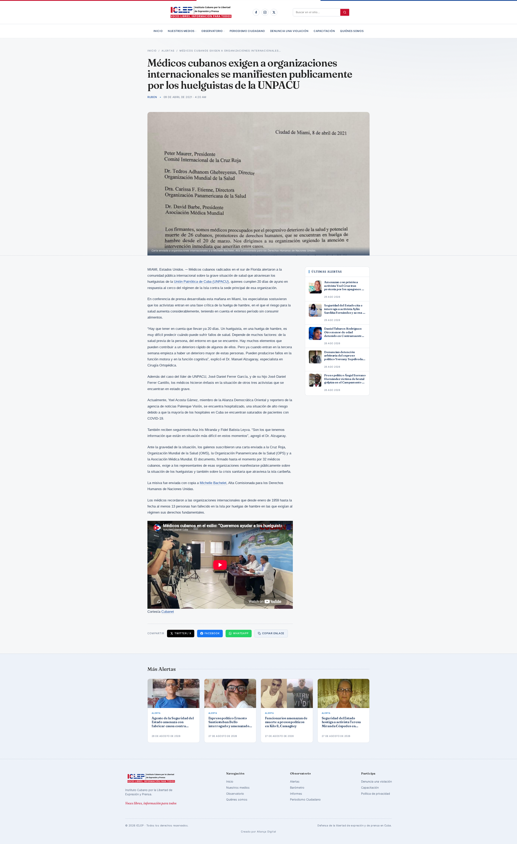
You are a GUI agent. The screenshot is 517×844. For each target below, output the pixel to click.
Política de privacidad (375, 793)
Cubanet (167, 612)
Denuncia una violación (289, 31)
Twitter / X (182, 633)
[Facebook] (256, 12)
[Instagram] (265, 12)
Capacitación (324, 31)
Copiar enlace (273, 633)
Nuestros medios (181, 31)
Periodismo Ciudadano (247, 31)
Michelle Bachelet (213, 483)
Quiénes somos (352, 31)
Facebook (212, 633)
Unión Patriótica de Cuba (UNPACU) (201, 282)
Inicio (158, 31)
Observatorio (212, 31)
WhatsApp (240, 633)
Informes (296, 793)
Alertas (168, 50)
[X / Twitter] (273, 12)
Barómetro (297, 787)
